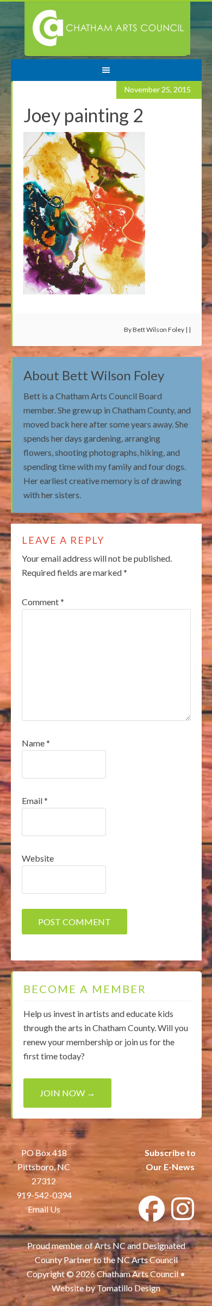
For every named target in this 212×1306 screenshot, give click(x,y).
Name (36, 743)
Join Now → (67, 1093)
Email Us (44, 1209)
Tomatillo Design (128, 1288)
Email (35, 800)
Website (38, 858)
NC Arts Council (147, 1259)
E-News (178, 1166)
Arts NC (110, 1245)
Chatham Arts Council (107, 29)
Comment (43, 602)
